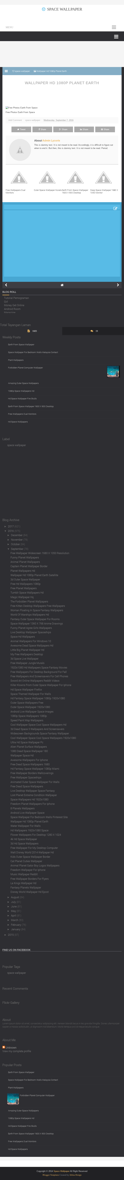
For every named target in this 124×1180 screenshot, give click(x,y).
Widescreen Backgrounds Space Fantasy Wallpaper (39, 733)
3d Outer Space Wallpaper (25, 579)
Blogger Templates (51, 1175)
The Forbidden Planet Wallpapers (29, 601)
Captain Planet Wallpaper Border (28, 566)
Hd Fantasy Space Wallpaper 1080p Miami (34, 768)
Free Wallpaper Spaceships (25, 777)
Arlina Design (75, 1175)
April (14, 915)
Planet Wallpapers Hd (22, 570)
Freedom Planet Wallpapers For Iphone (32, 803)
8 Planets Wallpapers (22, 808)
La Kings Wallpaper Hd (23, 883)
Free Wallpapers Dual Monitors (15, 191)
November (17, 539)
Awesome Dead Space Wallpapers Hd (31, 645)
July (13, 902)
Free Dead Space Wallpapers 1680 (30, 764)
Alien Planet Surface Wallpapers (28, 746)
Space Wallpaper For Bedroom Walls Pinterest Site (39, 817)
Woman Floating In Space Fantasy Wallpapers (36, 610)
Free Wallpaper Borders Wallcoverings (31, 773)
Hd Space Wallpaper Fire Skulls (22, 398)
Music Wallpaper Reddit (24, 874)
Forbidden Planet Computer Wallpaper (25, 367)
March (15, 920)
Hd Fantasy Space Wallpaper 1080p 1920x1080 (37, 698)
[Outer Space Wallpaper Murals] (48, 177)
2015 (11, 934)
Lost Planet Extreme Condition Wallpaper (33, 795)
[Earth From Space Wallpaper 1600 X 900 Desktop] (76, 177)
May (14, 911)
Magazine (9, 311)
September (17, 549)
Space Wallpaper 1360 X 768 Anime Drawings (36, 623)
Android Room (12, 307)
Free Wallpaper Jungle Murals (27, 663)
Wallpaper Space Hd (22, 755)
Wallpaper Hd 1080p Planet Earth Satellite (34, 575)
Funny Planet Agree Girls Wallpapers (31, 627)
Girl (6, 300)
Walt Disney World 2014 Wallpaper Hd (32, 852)
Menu (9, 27)
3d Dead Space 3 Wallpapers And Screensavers (37, 729)
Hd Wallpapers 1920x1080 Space (29, 830)
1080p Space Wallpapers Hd (21, 390)
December (17, 535)
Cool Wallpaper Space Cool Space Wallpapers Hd (38, 724)
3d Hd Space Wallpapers (24, 843)
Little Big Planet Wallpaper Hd (27, 650)
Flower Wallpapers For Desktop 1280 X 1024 (35, 834)
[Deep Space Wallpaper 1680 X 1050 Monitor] (104, 177)
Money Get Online (14, 303)
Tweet (23, 129)
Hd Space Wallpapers (18, 421)
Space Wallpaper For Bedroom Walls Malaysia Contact (33, 352)
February (16, 924)
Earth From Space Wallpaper (21, 344)
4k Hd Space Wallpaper (23, 839)
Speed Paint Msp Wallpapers (26, 720)
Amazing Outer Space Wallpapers (23, 383)
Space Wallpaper (64, 9)
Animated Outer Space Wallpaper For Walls (34, 782)
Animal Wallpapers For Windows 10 (30, 641)
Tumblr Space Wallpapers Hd (27, 592)
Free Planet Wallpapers (23, 588)
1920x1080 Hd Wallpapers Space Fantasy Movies (38, 667)
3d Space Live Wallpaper (24, 658)
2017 (11, 526)
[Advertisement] (62, 54)
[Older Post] (118, 285)
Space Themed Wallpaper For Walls (30, 694)
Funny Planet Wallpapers (24, 557)
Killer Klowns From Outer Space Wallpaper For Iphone (40, 685)
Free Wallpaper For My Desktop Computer (34, 847)
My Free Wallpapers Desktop (26, 654)
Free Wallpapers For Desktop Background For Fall (38, 672)
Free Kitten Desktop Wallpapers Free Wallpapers (37, 605)
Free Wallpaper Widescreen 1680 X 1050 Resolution (39, 553)
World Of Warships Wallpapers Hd (29, 614)
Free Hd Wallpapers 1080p (25, 583)
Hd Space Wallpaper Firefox (26, 689)
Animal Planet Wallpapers (25, 561)
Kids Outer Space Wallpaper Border (30, 856)
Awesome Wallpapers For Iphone (29, 760)
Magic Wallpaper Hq (22, 597)
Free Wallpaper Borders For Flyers (29, 878)
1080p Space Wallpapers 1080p (28, 716)
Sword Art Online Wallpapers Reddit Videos (34, 680)
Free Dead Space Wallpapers (26, 786)
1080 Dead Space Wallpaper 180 (29, 751)
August (15, 897)
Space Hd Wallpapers (22, 636)
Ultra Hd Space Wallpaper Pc (26, 742)
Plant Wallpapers (16, 360)
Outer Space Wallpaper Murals (48, 190)
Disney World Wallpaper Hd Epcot (29, 891)
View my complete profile (16, 1051)
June (14, 906)
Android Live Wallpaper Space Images (31, 711)
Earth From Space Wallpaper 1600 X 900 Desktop (75, 191)
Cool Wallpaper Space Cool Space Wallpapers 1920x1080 (43, 738)
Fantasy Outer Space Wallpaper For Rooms (35, 619)
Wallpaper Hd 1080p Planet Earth (62, 83)
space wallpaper (32, 120)
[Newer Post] (6, 285)
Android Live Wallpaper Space (27, 812)
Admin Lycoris (51, 140)
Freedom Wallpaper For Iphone (27, 869)
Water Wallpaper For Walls (25, 825)
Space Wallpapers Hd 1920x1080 (29, 799)
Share (43, 129)
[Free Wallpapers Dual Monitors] (20, 177)
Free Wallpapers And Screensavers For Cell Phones (39, 676)
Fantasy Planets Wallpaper (25, 887)
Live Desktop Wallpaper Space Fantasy (32, 790)
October (16, 544)
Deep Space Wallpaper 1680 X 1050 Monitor (104, 191)
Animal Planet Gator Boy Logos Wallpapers (34, 865)
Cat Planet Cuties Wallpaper (26, 861)
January (16, 929)
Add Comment (15, 120)
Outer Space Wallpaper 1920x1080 (30, 707)
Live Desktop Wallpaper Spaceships (30, 632)
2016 (11, 531)
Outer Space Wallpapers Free (26, 702)
